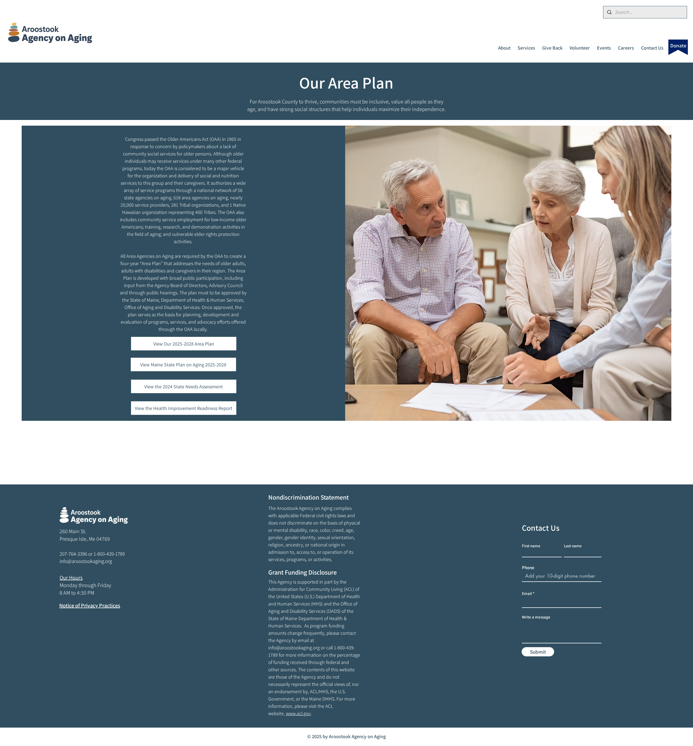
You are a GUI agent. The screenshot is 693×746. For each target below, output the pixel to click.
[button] (504, 45)
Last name (573, 546)
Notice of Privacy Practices (89, 605)
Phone (528, 567)
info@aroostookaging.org (294, 647)
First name (531, 546)
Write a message (536, 617)
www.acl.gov (298, 713)
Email (527, 593)
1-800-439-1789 (109, 553)
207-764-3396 (73, 553)
